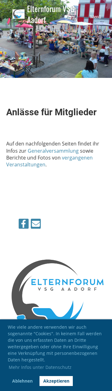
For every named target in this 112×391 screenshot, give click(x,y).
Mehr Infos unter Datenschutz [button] (40, 367)
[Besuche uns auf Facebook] (24, 224)
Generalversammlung (53, 150)
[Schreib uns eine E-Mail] (36, 224)
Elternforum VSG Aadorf (50, 14)
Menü (95, 17)
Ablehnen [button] (22, 381)
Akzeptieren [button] (56, 381)
